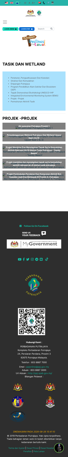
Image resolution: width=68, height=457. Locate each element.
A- (25, 2)
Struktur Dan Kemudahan (22, 81)
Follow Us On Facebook (36, 226)
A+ (33, 2)
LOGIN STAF (25, 29)
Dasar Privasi (33, 448)
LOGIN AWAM (9, 29)
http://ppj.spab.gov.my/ (40, 373)
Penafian (27, 451)
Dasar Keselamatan (50, 448)
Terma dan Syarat (16, 448)
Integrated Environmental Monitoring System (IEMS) (34, 95)
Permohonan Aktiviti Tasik (23, 101)
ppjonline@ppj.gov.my (37, 366)
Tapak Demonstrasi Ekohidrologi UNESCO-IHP (32, 92)
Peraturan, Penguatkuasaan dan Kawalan (30, 78)
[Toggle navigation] (4, 22)
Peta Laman (39, 451)
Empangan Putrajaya (20, 84)
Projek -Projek (17, 98)
